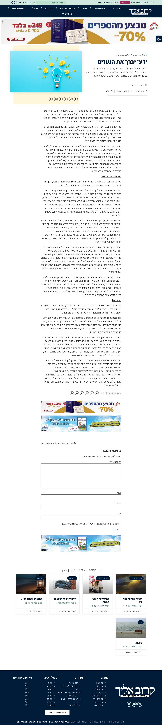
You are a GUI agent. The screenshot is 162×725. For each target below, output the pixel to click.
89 (26, 686)
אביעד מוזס (99, 702)
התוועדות (49, 8)
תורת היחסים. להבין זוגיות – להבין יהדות (68, 694)
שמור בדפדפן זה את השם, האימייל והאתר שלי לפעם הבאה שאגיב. (90, 524)
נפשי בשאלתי (100, 8)
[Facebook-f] (15, 2)
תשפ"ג (50, 692)
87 (26, 692)
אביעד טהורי (98, 699)
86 (26, 695)
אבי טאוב (100, 683)
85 (26, 699)
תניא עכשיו (73, 683)
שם (119, 493)
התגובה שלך (115, 462)
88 (26, 689)
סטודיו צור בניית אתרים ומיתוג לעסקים (31, 721)
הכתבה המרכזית (67, 8)
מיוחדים (68, 13)
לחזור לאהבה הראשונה (64, 598)
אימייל (117, 503)
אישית (84, 8)
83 (26, 705)
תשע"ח (49, 705)
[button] (159, 39)
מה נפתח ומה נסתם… (31, 598)
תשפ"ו (50, 683)
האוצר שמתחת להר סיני (132, 600)
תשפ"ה (50, 686)
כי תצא (138, 642)
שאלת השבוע (18, 8)
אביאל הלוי (99, 689)
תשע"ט (49, 702)
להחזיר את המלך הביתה (100, 600)
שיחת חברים (118, 8)
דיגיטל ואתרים (55, 721)
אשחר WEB (65, 721)
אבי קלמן (100, 686)
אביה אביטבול (98, 695)
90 (26, 683)
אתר (119, 513)
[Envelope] (11, 2)
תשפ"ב (49, 695)
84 (26, 702)
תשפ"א (49, 699)
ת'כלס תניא (73, 705)
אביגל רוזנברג (98, 692)
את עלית (34, 8)
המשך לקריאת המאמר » (132, 605)
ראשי (145, 55)
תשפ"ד (50, 689)
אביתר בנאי (99, 705)
